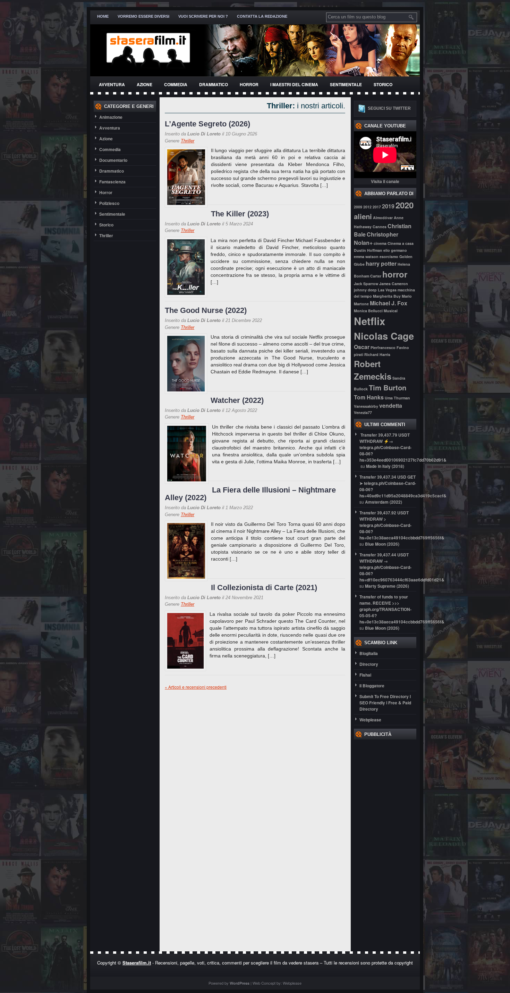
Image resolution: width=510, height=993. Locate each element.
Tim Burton (387, 387)
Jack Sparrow (366, 283)
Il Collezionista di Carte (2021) (264, 587)
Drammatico (213, 84)
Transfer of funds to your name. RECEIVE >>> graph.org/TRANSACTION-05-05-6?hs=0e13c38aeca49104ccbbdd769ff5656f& (401, 609)
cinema (380, 243)
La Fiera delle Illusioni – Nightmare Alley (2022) (250, 494)
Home (103, 16)
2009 (358, 206)
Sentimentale (346, 84)
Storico (383, 84)
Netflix (369, 321)
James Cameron (393, 283)
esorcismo (389, 256)
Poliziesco (109, 203)
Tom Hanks (369, 397)
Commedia (175, 84)
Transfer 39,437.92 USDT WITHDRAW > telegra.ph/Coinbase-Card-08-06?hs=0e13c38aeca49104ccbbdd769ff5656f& (401, 525)
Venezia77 (363, 412)
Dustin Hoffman (368, 250)
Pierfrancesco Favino (390, 347)
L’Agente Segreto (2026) (207, 123)
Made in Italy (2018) (385, 466)
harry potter (381, 263)
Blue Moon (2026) (382, 544)
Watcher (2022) (237, 400)
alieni (363, 216)
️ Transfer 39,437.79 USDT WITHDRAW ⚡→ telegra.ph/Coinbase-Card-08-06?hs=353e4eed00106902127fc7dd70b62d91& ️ (403, 447)
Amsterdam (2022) (383, 502)
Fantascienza (112, 182)
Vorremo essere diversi (143, 16)
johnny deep (365, 289)
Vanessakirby (366, 406)
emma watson (366, 256)
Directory (368, 664)
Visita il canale (385, 181)
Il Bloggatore (371, 685)
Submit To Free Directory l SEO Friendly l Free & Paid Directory (385, 702)
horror (394, 274)
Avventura (112, 84)
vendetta (390, 405)
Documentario (113, 160)
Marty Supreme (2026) (387, 586)
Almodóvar (383, 217)
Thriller (106, 235)
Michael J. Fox (388, 303)
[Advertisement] (381, 843)
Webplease (370, 720)
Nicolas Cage (384, 335)
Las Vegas (387, 289)
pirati (358, 354)
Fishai (365, 675)
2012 (367, 206)
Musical (391, 310)
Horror (249, 84)
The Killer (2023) (240, 213)
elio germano (395, 250)
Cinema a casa (401, 243)
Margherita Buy (387, 296)
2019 (388, 206)
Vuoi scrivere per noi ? (203, 16)
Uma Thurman (397, 397)
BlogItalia (368, 653)
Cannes (379, 226)
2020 (405, 205)
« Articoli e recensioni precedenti (196, 687)
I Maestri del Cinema (294, 84)
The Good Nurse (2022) (206, 310)
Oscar (361, 347)
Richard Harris (377, 354)
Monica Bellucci (368, 310)
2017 (377, 206)
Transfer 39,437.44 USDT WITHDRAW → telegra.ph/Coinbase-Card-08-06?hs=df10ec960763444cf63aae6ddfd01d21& (401, 567)
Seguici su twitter (389, 108)
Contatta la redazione (262, 16)
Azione (144, 84)
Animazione (110, 117)
